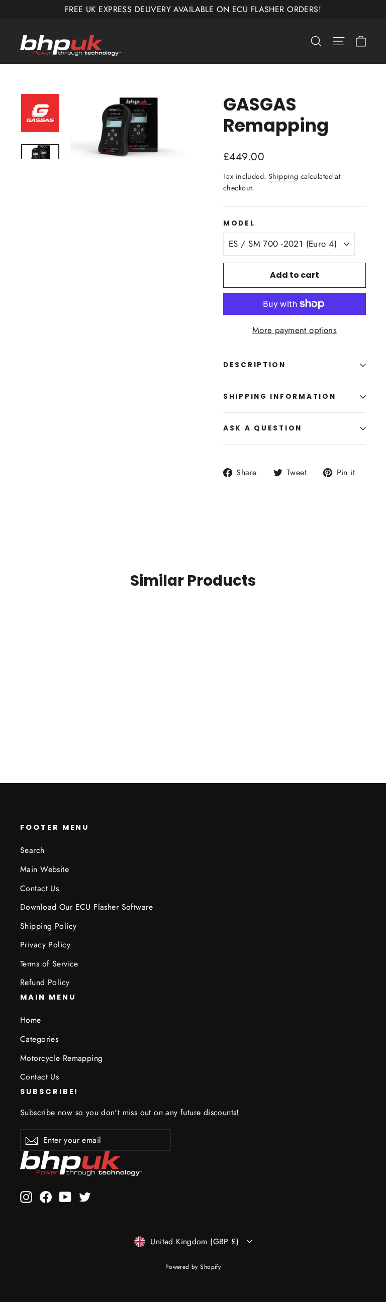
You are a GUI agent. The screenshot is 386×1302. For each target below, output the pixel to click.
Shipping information (279, 396)
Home (30, 1020)
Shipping (283, 176)
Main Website (44, 869)
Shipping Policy (48, 926)
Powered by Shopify (193, 1266)
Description (254, 365)
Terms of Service (49, 963)
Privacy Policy (45, 944)
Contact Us (39, 888)
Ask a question (262, 428)
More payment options (294, 330)
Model (239, 224)
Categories (39, 1039)
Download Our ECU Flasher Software (86, 907)
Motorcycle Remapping (61, 1058)
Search (32, 850)
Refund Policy (45, 982)
